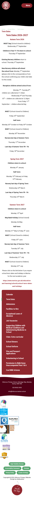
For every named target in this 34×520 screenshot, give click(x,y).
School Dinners (12, 342)
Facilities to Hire (12, 309)
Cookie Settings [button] (23, 472)
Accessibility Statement (12, 468)
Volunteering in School (15, 358)
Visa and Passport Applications (13, 352)
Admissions (10, 304)
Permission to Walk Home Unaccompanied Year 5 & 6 (16, 364)
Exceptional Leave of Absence (14, 315)
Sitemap (26, 468)
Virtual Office (11, 29)
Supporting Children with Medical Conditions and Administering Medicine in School (16, 328)
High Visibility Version (17, 464)
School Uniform (12, 346)
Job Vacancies (11, 321)
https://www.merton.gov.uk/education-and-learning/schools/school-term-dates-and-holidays (17, 283)
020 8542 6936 (17, 387)
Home (3, 29)
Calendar (9, 294)
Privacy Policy (10, 472)
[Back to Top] (17, 490)
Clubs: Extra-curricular (14, 337)
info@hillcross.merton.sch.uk (17, 391)
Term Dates (20, 29)
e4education (20, 479)
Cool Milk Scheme (13, 370)
